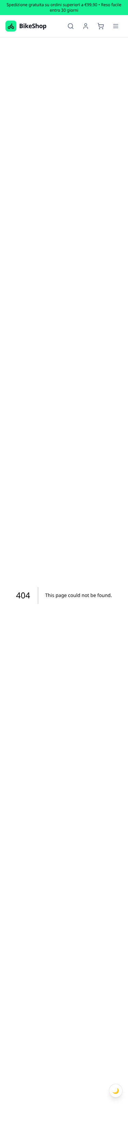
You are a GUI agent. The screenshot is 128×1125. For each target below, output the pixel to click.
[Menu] (116, 26)
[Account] (86, 26)
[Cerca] (70, 26)
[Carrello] (101, 26)
